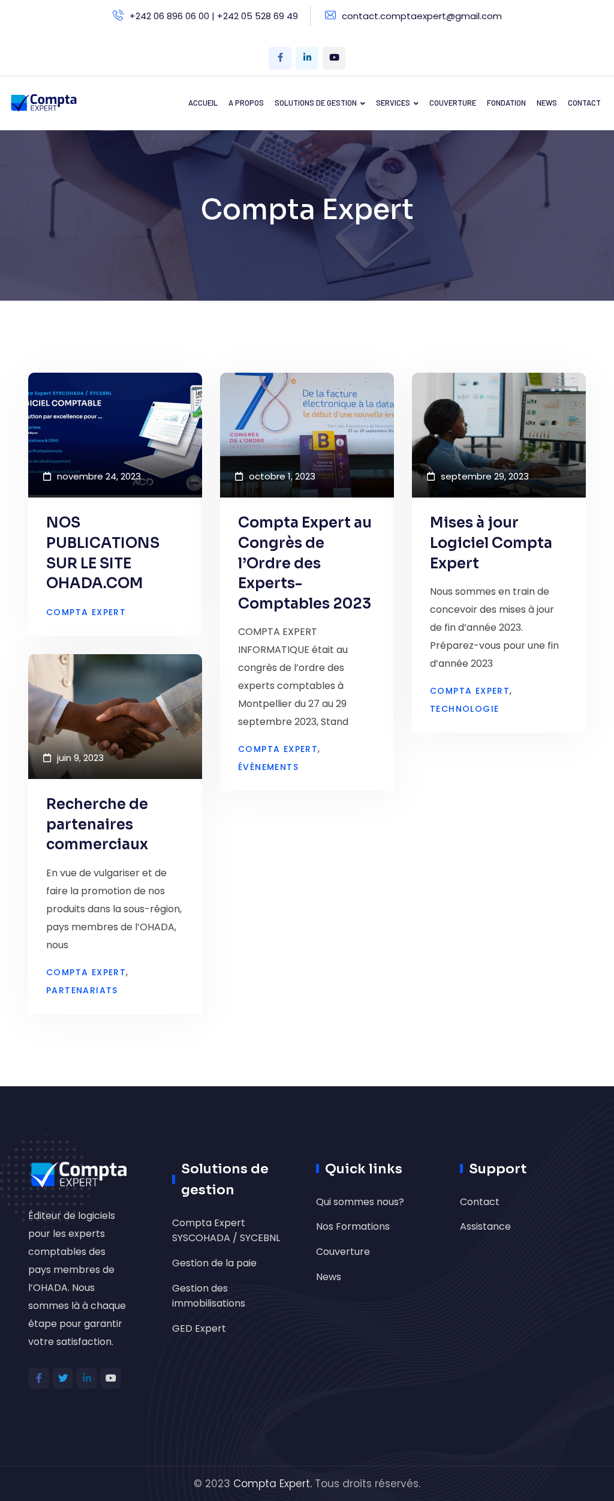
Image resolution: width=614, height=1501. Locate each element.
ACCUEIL (203, 102)
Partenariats (82, 990)
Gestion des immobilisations (208, 1296)
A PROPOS (246, 102)
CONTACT (584, 102)
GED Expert (199, 1328)
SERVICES (393, 102)
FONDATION (506, 102)
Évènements (268, 767)
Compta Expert (86, 612)
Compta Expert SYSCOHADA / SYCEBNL (226, 1230)
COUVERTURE (452, 102)
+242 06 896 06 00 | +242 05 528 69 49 (214, 16)
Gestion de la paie (214, 1263)
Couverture (343, 1252)
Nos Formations (353, 1226)
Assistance (485, 1226)
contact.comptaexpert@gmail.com (422, 16)
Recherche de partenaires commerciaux (97, 824)
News (328, 1277)
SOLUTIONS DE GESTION (316, 102)
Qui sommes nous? (360, 1202)
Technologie (464, 709)
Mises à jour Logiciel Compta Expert (491, 543)
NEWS (547, 102)
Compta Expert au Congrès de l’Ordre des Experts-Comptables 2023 (305, 563)
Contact (479, 1202)
